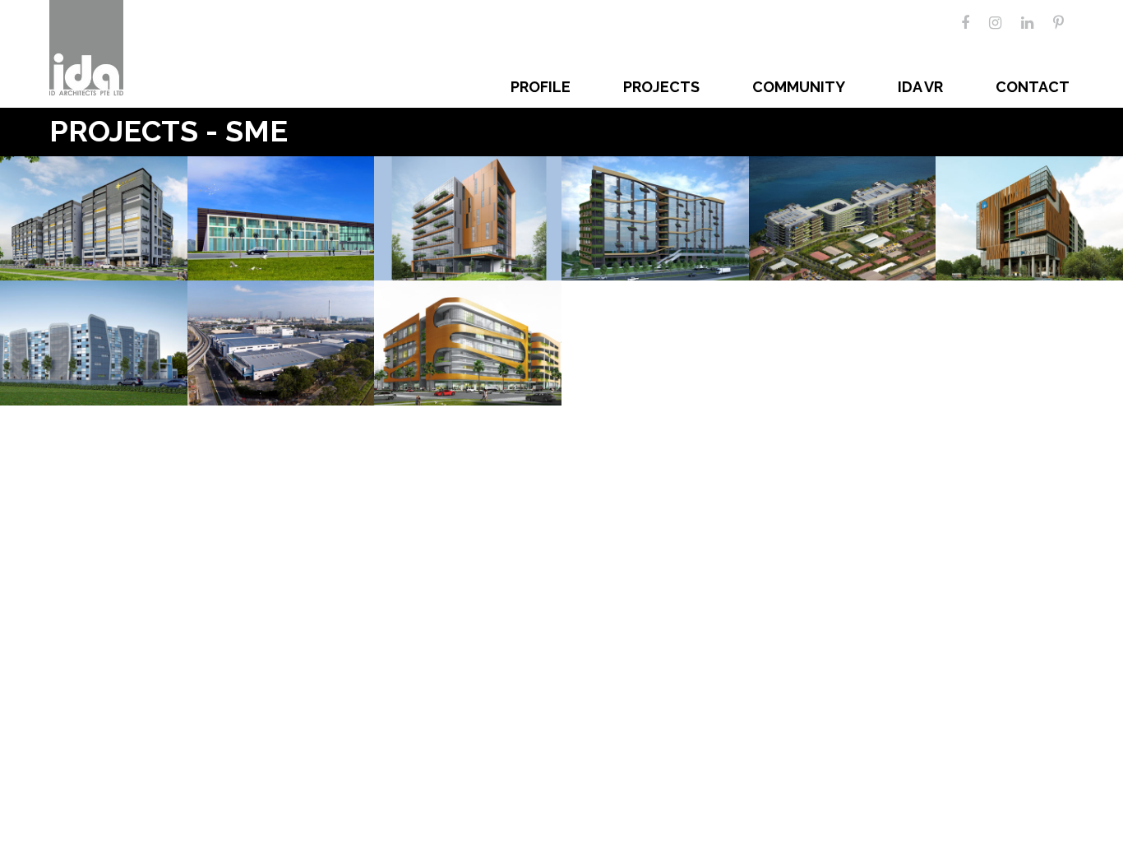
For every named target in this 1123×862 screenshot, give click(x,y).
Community (798, 86)
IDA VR (920, 86)
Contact (1033, 86)
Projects (661, 86)
